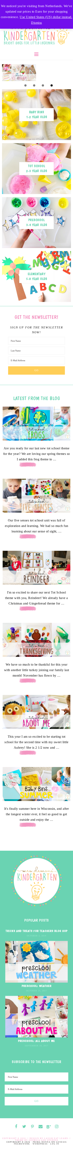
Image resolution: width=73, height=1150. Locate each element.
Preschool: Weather (37, 986)
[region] (36, 72)
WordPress (40, 1144)
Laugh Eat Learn (56, 1138)
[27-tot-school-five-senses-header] (36, 496)
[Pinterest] (32, 1127)
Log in (54, 1144)
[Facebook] (16, 1126)
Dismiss (36, 22)
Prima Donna (42, 1142)
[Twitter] (24, 1126)
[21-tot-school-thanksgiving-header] (36, 640)
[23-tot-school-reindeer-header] (36, 568)
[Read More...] (37, 467)
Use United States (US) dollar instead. (46, 17)
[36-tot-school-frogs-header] (36, 424)
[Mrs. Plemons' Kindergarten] (36, 32)
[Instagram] (57, 1126)
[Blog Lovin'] (49, 1127)
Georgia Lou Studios (43, 1140)
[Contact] (40, 1126)
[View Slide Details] (19, 72)
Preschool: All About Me (36, 1041)
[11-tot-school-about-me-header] (36, 712)
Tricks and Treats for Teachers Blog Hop (37, 931)
